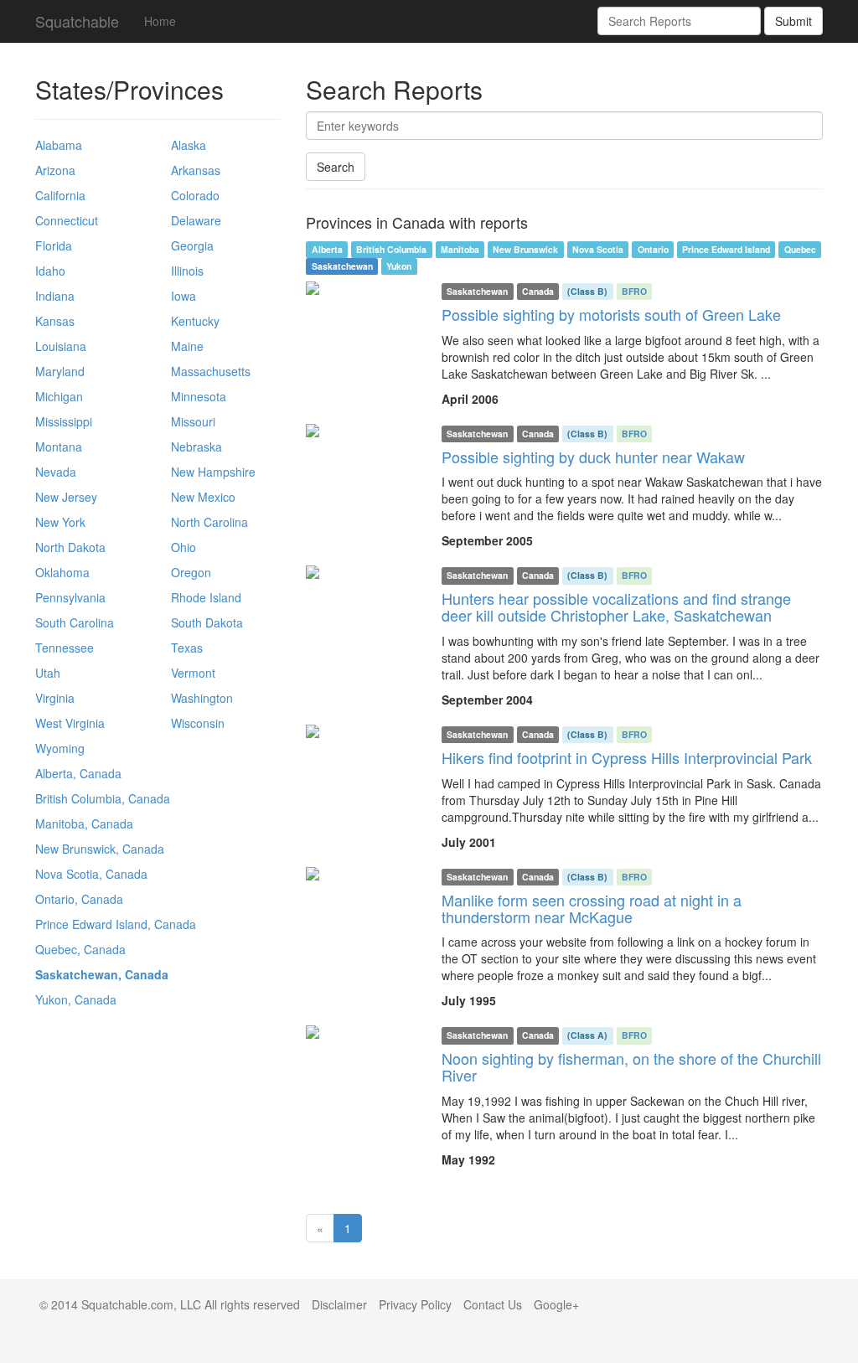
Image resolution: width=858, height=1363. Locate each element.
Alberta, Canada (78, 773)
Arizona (55, 170)
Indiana (55, 295)
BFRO (634, 291)
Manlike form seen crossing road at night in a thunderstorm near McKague (592, 908)
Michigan (59, 396)
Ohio (183, 547)
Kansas (55, 320)
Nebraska (196, 446)
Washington (202, 697)
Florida (53, 245)
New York (60, 522)
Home (160, 21)
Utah (47, 672)
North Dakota (70, 547)
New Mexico (203, 496)
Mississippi (63, 421)
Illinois (187, 270)
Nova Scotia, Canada (91, 873)
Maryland (60, 371)
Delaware (196, 220)
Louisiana (60, 346)
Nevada (55, 471)
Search (335, 166)
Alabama (58, 145)
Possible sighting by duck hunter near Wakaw (593, 456)
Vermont (193, 672)
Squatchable (77, 21)
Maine (187, 346)
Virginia (55, 697)
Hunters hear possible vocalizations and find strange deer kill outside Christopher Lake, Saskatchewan (616, 606)
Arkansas (195, 170)
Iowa (183, 295)
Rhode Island (206, 597)
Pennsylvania (70, 597)
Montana (58, 446)
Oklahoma (62, 572)
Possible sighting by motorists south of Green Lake (611, 314)
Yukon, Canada (75, 999)
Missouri (193, 421)
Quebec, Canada (80, 949)
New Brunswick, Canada (99, 848)
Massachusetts (211, 371)
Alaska (188, 145)
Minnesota (198, 396)
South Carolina (74, 622)
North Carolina (209, 522)
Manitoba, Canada (84, 823)
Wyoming (60, 748)
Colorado (195, 195)
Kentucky (195, 320)
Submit (793, 21)
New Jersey (66, 496)
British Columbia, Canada (102, 798)
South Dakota (207, 622)
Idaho (50, 270)
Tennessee (64, 647)
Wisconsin (198, 723)
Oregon (191, 572)
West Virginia (70, 723)
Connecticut (66, 220)
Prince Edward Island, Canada (115, 924)
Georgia (192, 245)
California (60, 195)
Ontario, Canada (79, 899)
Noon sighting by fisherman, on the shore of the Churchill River (631, 1066)
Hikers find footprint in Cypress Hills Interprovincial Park (627, 757)
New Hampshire (213, 471)
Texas (187, 647)
